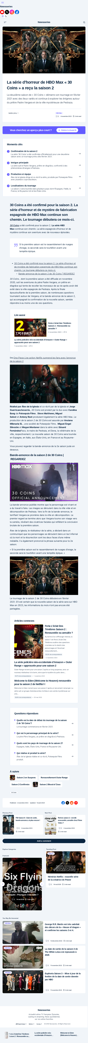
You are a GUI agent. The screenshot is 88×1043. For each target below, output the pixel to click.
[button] (3, 4)
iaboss (30, 1016)
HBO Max (57, 96)
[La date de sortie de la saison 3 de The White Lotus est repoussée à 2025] (22, 933)
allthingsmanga (19, 1016)
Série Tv (50, 831)
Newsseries (43, 4)
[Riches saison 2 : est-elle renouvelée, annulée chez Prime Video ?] (49, 803)
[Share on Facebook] (62, 781)
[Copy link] (75, 781)
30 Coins (13, 211)
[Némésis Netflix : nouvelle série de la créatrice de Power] (64, 840)
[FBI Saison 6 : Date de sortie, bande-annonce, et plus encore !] (8, 803)
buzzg (38, 1016)
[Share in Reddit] (71, 781)
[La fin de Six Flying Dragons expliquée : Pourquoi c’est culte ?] (22, 862)
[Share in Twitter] (66, 781)
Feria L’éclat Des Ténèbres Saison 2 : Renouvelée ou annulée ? (58, 607)
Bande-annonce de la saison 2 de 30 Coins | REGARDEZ (45, 259)
